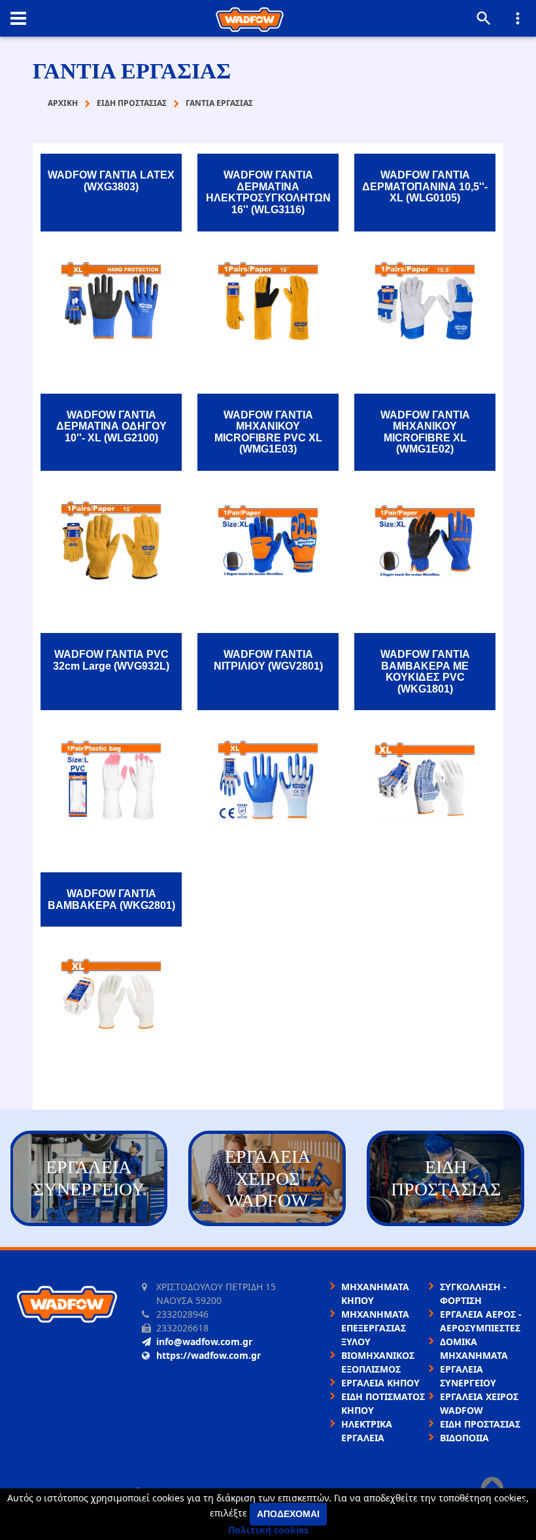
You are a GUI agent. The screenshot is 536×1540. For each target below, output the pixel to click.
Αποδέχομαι (288, 1514)
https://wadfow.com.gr (208, 1355)
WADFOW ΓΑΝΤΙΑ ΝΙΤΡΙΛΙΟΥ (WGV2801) (268, 660)
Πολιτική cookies (268, 1530)
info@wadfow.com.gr (204, 1341)
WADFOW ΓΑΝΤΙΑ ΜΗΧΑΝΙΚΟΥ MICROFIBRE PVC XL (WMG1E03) (268, 432)
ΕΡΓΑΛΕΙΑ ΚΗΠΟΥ (380, 1383)
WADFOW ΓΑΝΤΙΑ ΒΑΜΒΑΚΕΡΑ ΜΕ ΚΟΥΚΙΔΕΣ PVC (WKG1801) (425, 671)
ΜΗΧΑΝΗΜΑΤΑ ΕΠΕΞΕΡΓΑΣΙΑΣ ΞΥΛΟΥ (375, 1328)
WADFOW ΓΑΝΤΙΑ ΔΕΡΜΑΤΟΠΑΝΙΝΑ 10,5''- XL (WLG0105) (425, 186)
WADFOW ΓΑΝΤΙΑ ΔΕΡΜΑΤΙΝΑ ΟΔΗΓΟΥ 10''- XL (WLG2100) (111, 426)
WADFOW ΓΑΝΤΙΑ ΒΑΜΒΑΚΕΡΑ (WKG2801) (111, 899)
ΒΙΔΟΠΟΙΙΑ (464, 1437)
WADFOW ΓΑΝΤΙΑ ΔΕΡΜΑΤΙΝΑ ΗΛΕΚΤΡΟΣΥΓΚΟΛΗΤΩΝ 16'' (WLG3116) (268, 192)
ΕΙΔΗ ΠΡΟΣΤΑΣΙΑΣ (480, 1424)
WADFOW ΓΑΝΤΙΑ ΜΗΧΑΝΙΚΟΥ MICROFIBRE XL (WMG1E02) (425, 432)
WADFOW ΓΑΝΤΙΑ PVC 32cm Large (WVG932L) (111, 660)
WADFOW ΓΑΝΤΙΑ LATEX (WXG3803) (111, 180)
